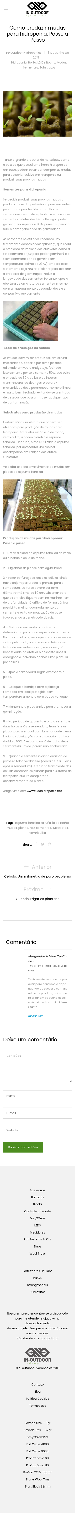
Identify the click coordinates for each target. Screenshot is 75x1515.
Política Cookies (37, 1399)
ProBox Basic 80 (37, 1465)
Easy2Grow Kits (37, 1437)
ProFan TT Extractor (37, 1472)
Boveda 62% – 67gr (37, 1430)
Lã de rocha (46, 62)
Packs (37, 1278)
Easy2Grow (37, 1218)
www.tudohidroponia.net (44, 791)
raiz (32, 828)
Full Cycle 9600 (37, 1451)
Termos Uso (37, 1406)
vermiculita (37, 833)
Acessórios (37, 1190)
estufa (46, 823)
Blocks (37, 1204)
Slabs (37, 1246)
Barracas (37, 1197)
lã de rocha (60, 823)
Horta (32, 62)
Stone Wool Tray (38, 1479)
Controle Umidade (37, 1211)
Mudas (61, 62)
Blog (38, 1391)
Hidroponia (19, 62)
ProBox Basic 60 (37, 1458)
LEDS (37, 1225)
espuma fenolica (27, 823)
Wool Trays (38, 1253)
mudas (12, 828)
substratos (60, 828)
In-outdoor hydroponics (23, 53)
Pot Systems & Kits (37, 1239)
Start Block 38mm (38, 1486)
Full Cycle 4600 (37, 1444)
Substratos (47, 67)
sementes (30, 67)
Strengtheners (37, 1285)
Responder (35, 1016)
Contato (37, 1384)
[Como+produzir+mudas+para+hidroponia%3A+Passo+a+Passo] (42, 844)
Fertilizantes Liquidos (37, 1271)
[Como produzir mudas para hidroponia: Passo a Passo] (36, 844)
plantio (23, 828)
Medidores (37, 1232)
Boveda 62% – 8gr (37, 1423)
